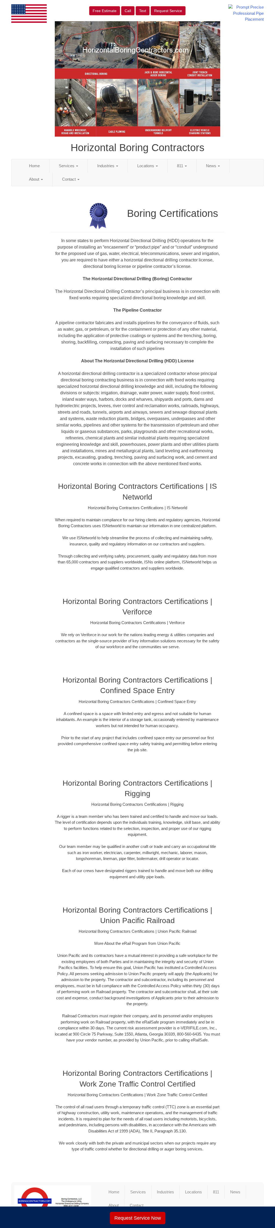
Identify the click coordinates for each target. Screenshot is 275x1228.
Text (142, 11)
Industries (106, 165)
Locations (146, 165)
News (211, 165)
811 (180, 165)
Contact (69, 179)
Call (128, 11)
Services (67, 165)
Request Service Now (137, 1218)
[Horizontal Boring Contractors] (52, 1201)
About (34, 179)
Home (34, 165)
